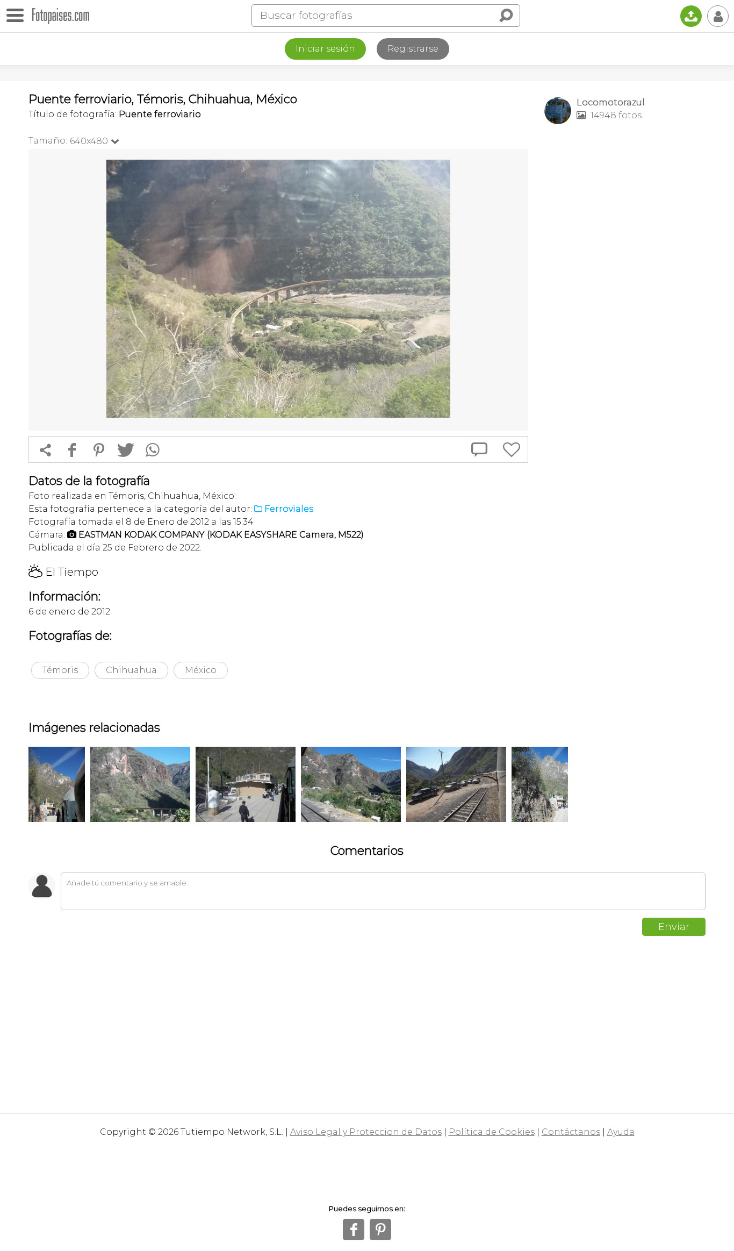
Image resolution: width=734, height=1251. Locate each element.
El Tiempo (63, 572)
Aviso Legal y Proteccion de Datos (366, 1132)
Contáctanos (571, 1132)
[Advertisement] (625, 301)
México (201, 670)
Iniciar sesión (325, 49)
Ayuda (621, 1132)
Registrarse (412, 49)
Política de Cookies (492, 1132)
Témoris (60, 670)
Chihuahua (131, 670)
